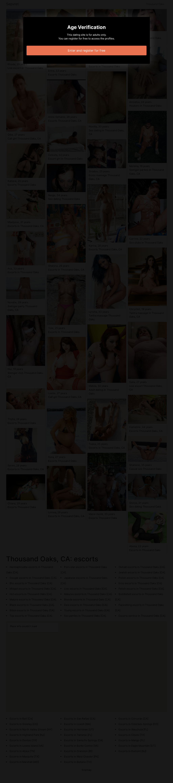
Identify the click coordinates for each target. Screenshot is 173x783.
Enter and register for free (86, 50)
